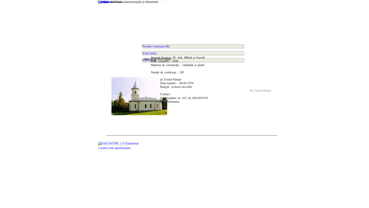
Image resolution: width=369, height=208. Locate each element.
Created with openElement (114, 148)
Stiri (100, 1)
